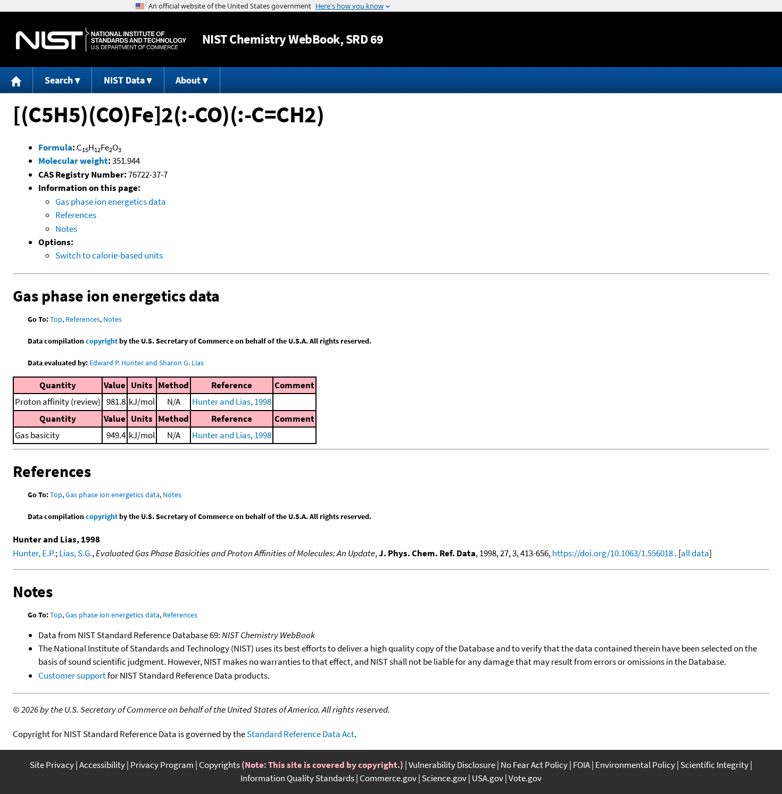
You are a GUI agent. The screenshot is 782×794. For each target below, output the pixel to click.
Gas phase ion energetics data (110, 201)
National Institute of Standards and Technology (101, 40)
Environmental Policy (635, 765)
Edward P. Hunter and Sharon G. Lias (146, 362)
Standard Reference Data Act (300, 734)
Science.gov (444, 778)
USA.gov (487, 778)
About (188, 80)
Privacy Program (162, 765)
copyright (102, 341)
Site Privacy (52, 765)
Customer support (72, 675)
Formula (55, 147)
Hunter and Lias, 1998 (231, 401)
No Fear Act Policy (534, 765)
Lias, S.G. (75, 553)
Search (59, 80)
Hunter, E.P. (34, 553)
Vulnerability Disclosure (452, 765)
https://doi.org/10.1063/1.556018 (612, 553)
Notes (66, 229)
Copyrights (219, 765)
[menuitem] (16, 80)
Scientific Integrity (714, 765)
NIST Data (124, 80)
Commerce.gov (388, 778)
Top (56, 319)
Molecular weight (73, 160)
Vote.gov (525, 778)
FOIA (581, 765)
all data (695, 553)
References (75, 215)
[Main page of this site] (16, 80)
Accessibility (102, 765)
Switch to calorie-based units (109, 255)
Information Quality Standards (297, 778)
